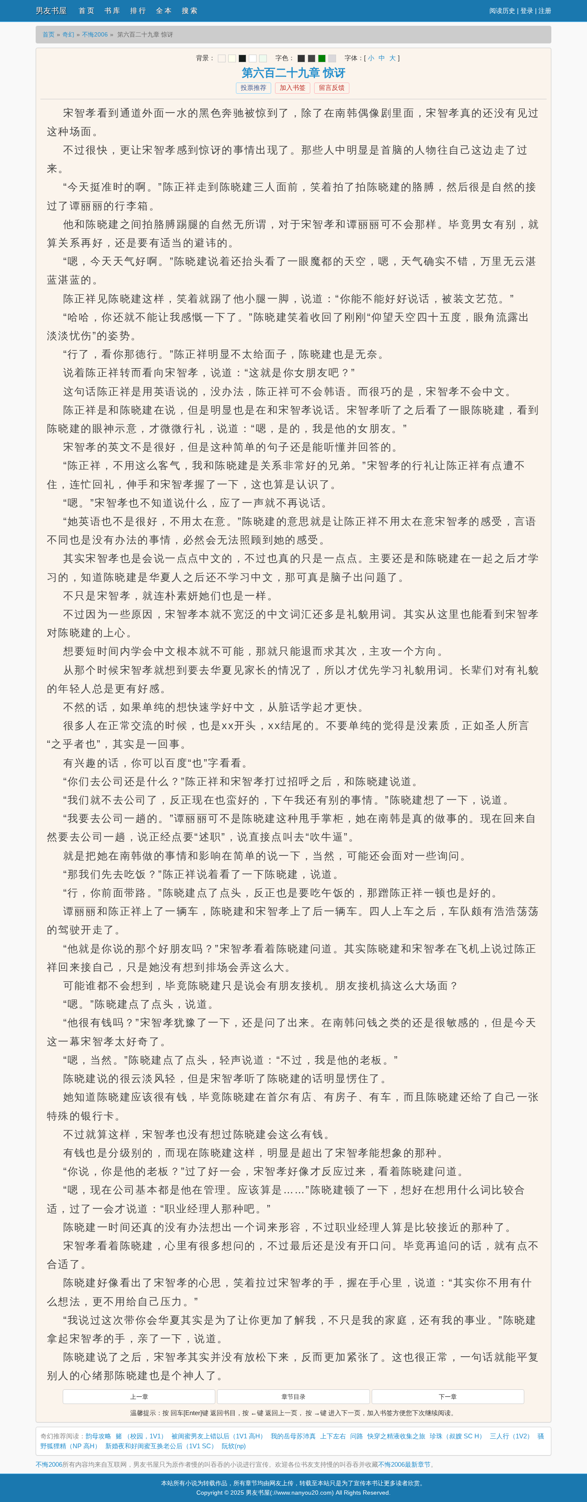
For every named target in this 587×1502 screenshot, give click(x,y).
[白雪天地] (253, 58)
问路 (356, 1436)
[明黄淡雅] (232, 58)
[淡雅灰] (311, 58)
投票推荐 (253, 87)
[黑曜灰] (242, 58)
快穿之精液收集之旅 (396, 1436)
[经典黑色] (301, 58)
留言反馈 (332, 87)
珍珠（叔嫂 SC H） (458, 1436)
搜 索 (189, 10)
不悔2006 (95, 34)
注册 (544, 10)
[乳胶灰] (332, 58)
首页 (49, 34)
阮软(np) (234, 1446)
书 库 (112, 10)
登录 (526, 10)
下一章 (448, 1396)
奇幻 (68, 34)
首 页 (86, 10)
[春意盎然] (322, 58)
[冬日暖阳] (222, 58)
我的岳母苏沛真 (293, 1436)
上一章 (139, 1396)
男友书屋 (51, 10)
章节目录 (293, 1396)
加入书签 (293, 87)
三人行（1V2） (511, 1436)
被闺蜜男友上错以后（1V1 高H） (218, 1436)
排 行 (138, 10)
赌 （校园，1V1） (141, 1436)
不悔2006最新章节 (404, 1464)
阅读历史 (502, 10)
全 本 (163, 10)
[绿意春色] (263, 58)
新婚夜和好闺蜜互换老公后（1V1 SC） (161, 1446)
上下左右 (333, 1436)
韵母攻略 (98, 1436)
